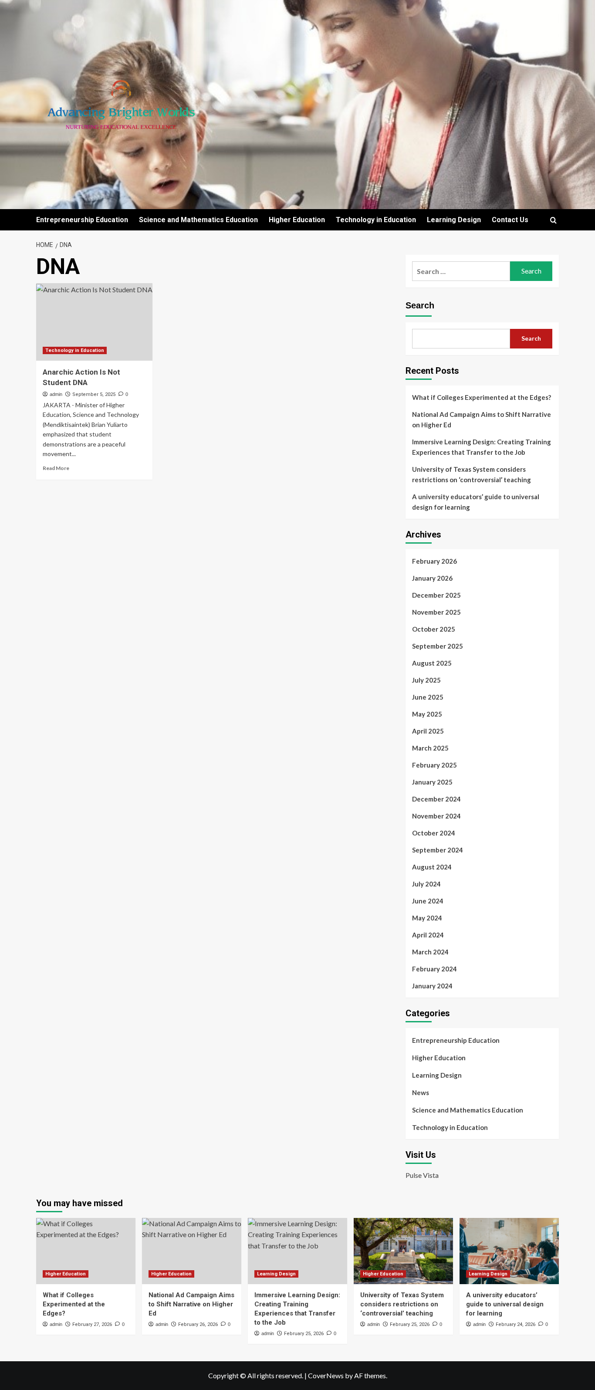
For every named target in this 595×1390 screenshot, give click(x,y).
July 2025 (426, 680)
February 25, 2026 (304, 1333)
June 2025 (427, 697)
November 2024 (436, 816)
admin (56, 394)
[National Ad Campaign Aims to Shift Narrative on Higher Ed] (191, 1251)
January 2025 (432, 782)
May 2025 (427, 714)
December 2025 (436, 595)
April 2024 (428, 935)
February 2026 (434, 561)
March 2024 (430, 952)
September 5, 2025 (93, 394)
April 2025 (428, 731)
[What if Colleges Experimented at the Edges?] (85, 1251)
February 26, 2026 (198, 1324)
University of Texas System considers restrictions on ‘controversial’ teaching (471, 474)
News (420, 1092)
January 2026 (432, 578)
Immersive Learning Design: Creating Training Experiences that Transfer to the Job (481, 447)
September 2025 (437, 646)
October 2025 (433, 629)
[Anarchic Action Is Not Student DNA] (94, 322)
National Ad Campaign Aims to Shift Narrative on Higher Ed (481, 419)
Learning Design (454, 220)
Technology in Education (376, 220)
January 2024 (432, 986)
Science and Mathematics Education (198, 220)
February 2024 (434, 969)
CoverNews (326, 1375)
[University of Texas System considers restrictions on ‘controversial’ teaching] (403, 1251)
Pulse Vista (422, 1175)
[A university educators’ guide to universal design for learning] (509, 1251)
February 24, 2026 (515, 1324)
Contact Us (510, 220)
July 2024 (426, 884)
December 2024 (436, 799)
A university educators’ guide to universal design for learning (475, 502)
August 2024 (432, 867)
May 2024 (427, 918)
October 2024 (433, 833)
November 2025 (436, 612)
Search (420, 305)
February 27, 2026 (92, 1324)
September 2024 (437, 850)
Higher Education (297, 220)
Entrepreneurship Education (82, 220)
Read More (56, 468)
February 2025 (434, 765)
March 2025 (430, 748)
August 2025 (432, 663)
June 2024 (427, 901)
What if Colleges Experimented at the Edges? (481, 397)
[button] (553, 220)
